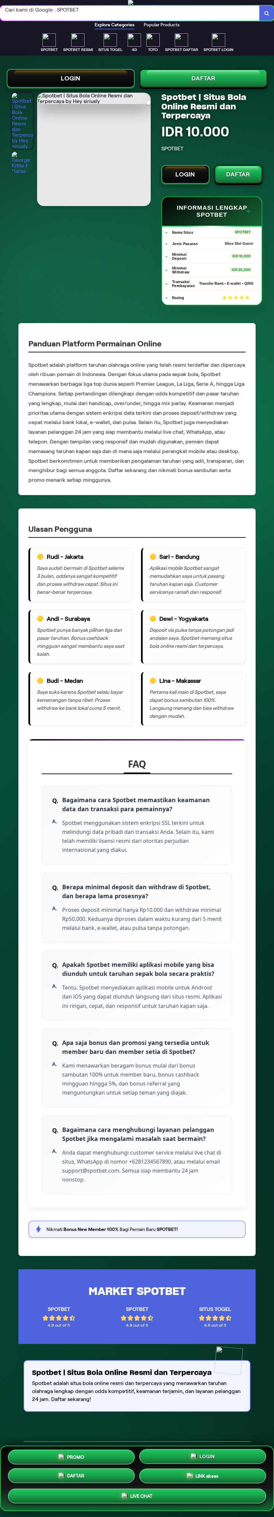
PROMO (75, 1456)
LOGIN (71, 78)
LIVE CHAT (141, 1497)
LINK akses (207, 1478)
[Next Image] (145, 150)
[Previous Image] (42, 150)
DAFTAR (203, 78)
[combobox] (130, 13)
